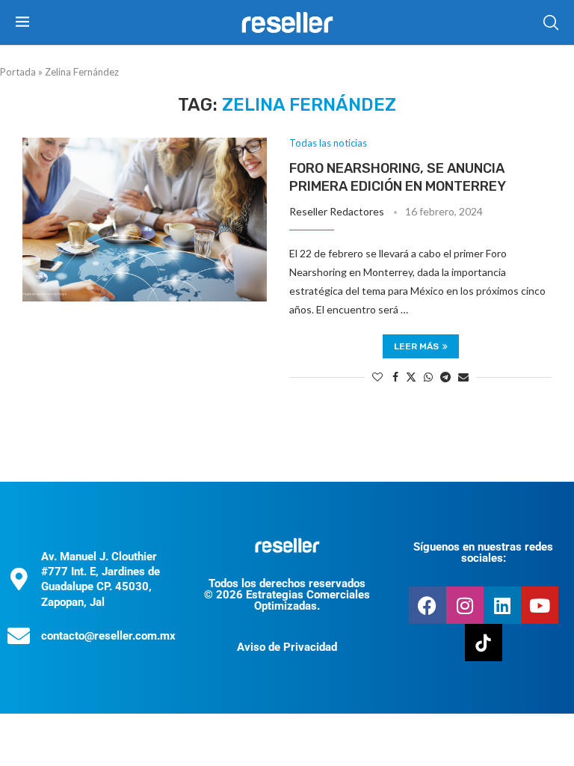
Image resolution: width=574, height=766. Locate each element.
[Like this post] (377, 376)
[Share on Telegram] (445, 376)
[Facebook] (427, 605)
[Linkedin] (502, 605)
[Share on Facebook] (395, 376)
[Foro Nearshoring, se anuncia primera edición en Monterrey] (144, 219)
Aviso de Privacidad (287, 647)
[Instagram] (465, 605)
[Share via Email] (463, 376)
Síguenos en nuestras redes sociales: (483, 552)
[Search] (550, 22)
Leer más (416, 346)
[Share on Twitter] (411, 376)
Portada (18, 72)
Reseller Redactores (336, 211)
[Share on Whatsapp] (428, 376)
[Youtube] (539, 605)
